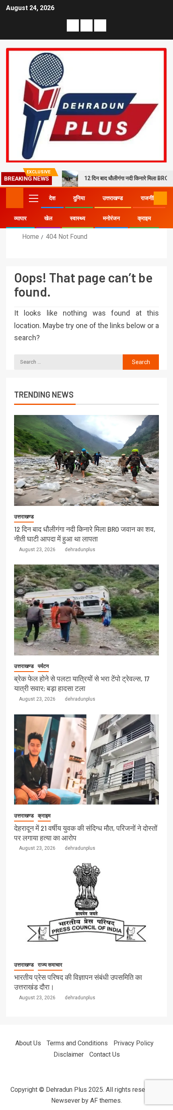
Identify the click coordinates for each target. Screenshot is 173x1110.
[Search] (147, 198)
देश (52, 198)
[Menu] (33, 198)
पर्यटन (43, 666)
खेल (48, 218)
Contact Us (104, 1054)
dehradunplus (80, 549)
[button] (33, 198)
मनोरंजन (111, 218)
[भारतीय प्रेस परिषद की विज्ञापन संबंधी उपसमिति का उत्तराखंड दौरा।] (86, 908)
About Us (28, 1043)
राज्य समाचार (50, 965)
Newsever (65, 1100)
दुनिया (79, 198)
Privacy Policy (133, 1043)
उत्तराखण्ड (113, 198)
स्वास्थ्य (77, 218)
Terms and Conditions (77, 1043)
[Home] (15, 197)
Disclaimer (69, 1054)
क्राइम (144, 218)
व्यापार (20, 218)
